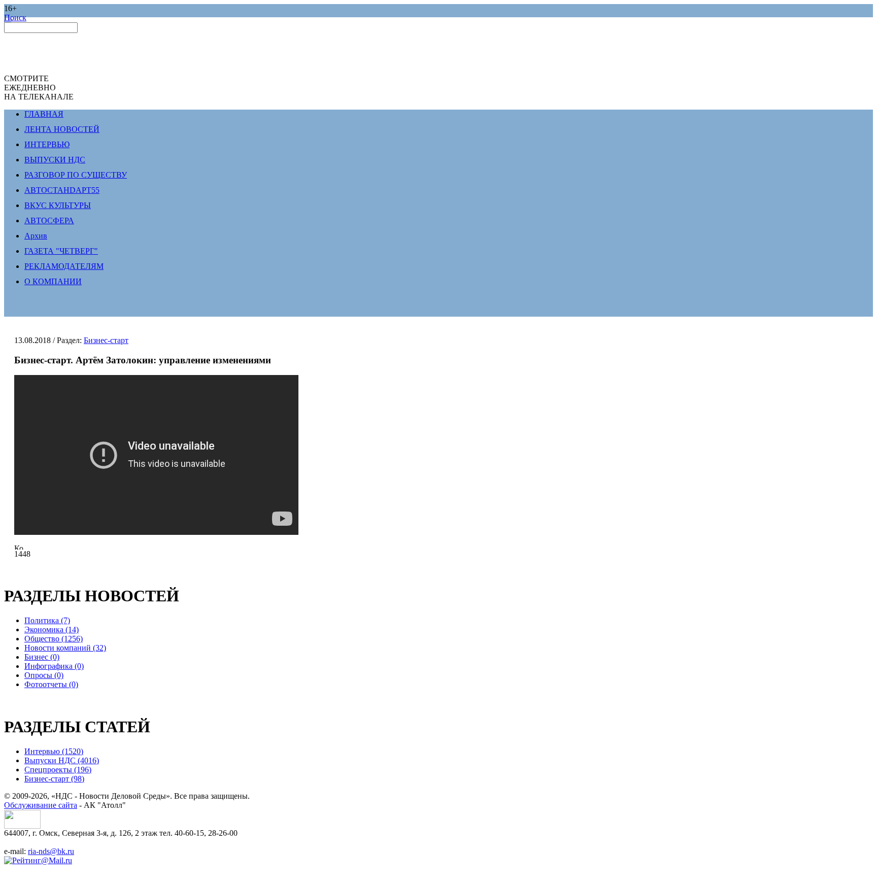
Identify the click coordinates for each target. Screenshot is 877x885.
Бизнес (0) (41, 657)
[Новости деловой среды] (22, 826)
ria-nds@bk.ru (51, 851)
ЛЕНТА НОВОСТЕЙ (61, 129)
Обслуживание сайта (40, 805)
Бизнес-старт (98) (54, 778)
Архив (35, 235)
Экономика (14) (51, 629)
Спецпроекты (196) (57, 769)
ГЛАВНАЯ (43, 114)
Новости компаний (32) (65, 647)
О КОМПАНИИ (53, 281)
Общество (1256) (53, 638)
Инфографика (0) (54, 666)
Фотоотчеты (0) (51, 684)
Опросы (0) (43, 675)
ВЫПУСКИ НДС (54, 159)
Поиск (15, 17)
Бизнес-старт (106, 340)
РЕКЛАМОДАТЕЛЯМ (64, 266)
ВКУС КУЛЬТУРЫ (57, 205)
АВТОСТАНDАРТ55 (61, 190)
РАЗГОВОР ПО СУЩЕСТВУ (75, 175)
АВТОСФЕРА (49, 220)
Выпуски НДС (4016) (61, 760)
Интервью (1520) (53, 751)
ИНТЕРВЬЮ (47, 144)
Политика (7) (47, 620)
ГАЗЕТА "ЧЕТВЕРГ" (61, 251)
